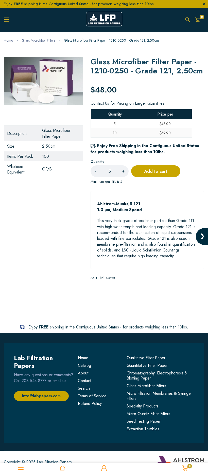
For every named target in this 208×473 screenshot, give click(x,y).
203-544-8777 (34, 381)
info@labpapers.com (41, 396)
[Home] (62, 468)
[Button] (187, 19)
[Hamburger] (8, 20)
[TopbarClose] (204, 4)
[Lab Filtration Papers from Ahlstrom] (104, 20)
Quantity (97, 161)
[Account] (104, 468)
